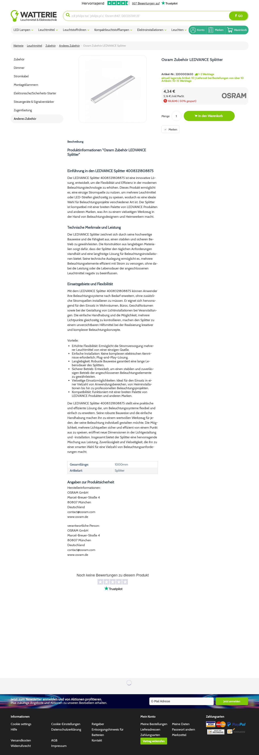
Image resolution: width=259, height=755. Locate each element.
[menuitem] (37, 16)
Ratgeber (98, 724)
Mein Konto (148, 716)
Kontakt (97, 740)
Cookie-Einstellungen (65, 724)
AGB (54, 740)
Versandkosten (21, 740)
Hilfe (14, 729)
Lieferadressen (150, 729)
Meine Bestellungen (153, 724)
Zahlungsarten (150, 735)
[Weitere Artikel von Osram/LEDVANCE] (226, 95)
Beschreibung (75, 141)
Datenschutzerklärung (66, 729)
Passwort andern (183, 729)
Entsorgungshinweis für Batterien (107, 732)
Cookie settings (21, 724)
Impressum (59, 746)
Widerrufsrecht (21, 746)
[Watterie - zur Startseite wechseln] (34, 16)
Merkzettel (179, 735)
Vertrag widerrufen (154, 741)
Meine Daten (181, 724)
